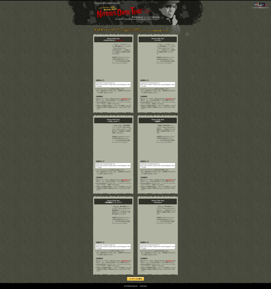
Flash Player (125, 98)
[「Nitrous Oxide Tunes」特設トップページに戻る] (135, 280)
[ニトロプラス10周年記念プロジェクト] (260, 8)
